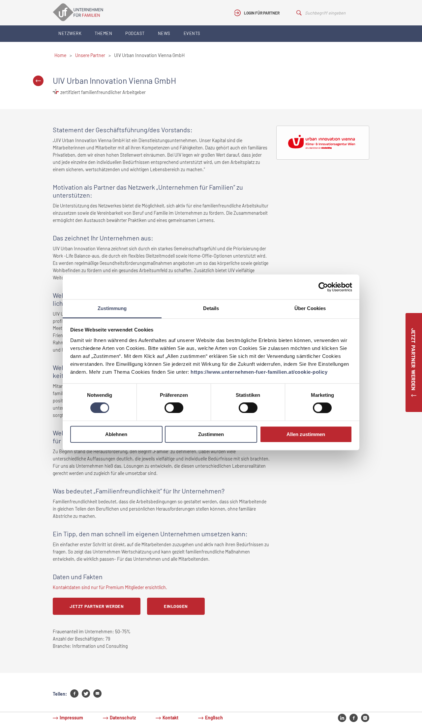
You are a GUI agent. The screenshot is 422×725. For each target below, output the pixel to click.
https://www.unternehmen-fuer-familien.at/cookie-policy (259, 372)
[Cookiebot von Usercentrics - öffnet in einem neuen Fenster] (323, 287)
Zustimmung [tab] (112, 308)
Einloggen (176, 606)
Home (60, 55)
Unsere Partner (90, 55)
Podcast (135, 33)
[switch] (174, 408)
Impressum (71, 717)
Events (192, 33)
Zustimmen (211, 434)
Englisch (214, 717)
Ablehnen (116, 434)
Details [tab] (211, 308)
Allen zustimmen (305, 434)
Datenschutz (123, 717)
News (164, 33)
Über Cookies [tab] (310, 308)
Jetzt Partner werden (97, 606)
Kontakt (170, 717)
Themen (103, 33)
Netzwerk (69, 33)
